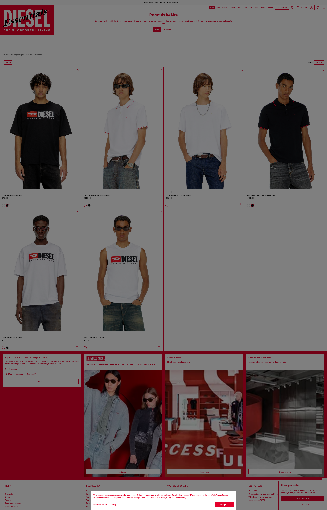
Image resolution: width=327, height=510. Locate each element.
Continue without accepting (104, 505)
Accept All (224, 505)
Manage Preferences (141, 498)
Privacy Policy (165, 498)
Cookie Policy (180, 498)
